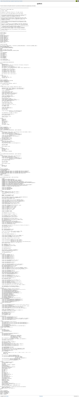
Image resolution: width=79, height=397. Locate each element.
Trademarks (41, 396)
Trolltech (7, 396)
